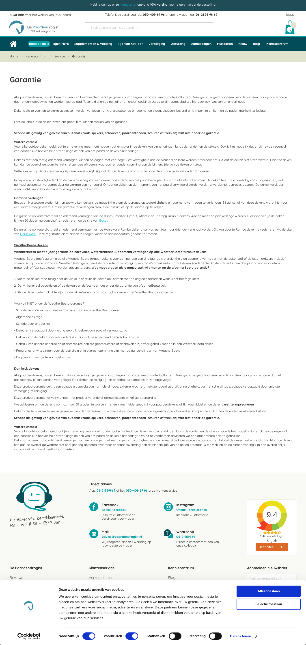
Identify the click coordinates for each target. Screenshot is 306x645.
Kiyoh (272, 540)
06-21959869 (106, 490)
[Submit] (207, 25)
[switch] (131, 636)
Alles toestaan (269, 591)
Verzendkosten (101, 577)
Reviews (16, 577)
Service (60, 56)
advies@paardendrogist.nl (122, 537)
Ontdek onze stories (191, 510)
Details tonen (240, 636)
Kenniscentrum (277, 44)
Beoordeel (267, 547)
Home (14, 56)
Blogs (172, 577)
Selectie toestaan (268, 604)
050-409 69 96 (154, 15)
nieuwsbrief (128, 4)
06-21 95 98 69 (206, 15)
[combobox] (149, 27)
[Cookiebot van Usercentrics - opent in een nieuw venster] (29, 636)
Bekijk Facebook (114, 510)
